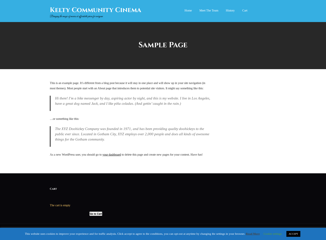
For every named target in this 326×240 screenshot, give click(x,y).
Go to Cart (96, 214)
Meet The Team (208, 10)
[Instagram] (272, 11)
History (230, 10)
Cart (244, 10)
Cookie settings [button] (273, 233)
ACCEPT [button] (293, 233)
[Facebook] (257, 11)
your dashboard (111, 154)
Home (188, 10)
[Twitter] (264, 11)
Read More (253, 233)
